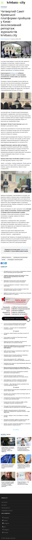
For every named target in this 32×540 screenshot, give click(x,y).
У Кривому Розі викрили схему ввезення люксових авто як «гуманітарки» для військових (17, 398)
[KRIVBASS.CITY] (16, 2)
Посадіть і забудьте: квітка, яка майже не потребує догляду (16, 416)
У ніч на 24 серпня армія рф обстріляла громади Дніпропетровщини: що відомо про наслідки (15, 324)
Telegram (23, 249)
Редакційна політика (6, 510)
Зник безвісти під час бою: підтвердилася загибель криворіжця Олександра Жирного (16, 372)
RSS (5, 527)
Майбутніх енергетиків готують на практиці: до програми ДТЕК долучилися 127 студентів (17, 294)
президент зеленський (15, 259)
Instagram (6, 523)
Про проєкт (4, 502)
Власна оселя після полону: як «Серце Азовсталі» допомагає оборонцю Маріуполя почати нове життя (17, 368)
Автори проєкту (5, 508)
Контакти (3, 505)
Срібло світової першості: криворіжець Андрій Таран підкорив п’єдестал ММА (16, 351)
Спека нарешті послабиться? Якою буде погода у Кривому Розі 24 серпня (15, 338)
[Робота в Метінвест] (16, 309)
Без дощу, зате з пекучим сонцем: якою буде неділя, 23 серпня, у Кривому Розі (17, 394)
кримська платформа (20, 257)
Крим (3, 259)
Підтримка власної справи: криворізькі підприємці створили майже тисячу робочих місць (16, 356)
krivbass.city (14, 73)
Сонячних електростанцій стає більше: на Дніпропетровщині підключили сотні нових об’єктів (16, 376)
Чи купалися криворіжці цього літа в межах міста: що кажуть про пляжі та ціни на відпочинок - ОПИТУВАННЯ (17, 346)
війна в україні (6, 257)
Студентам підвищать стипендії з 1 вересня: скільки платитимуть (16, 285)
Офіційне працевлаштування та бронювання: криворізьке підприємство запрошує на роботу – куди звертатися (17, 411)
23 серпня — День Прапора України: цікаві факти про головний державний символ (16, 384)
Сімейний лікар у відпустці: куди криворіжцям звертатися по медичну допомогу (17, 364)
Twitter (6, 520)
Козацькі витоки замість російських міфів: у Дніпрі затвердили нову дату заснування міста (15, 402)
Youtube (6, 532)
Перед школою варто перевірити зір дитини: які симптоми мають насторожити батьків (15, 342)
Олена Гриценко (5, 39)
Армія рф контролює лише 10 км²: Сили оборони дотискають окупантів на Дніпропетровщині (15, 281)
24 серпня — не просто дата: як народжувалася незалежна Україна (15, 328)
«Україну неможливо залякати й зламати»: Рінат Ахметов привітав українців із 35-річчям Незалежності (16, 276)
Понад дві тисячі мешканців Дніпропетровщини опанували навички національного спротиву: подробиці (17, 407)
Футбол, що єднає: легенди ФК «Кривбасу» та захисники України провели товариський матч (17, 424)
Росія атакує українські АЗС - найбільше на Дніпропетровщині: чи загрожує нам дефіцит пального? (17, 360)
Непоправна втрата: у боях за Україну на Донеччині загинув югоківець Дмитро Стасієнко (16, 289)
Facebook (6, 517)
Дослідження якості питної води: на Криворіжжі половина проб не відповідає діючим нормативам (17, 272)
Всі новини (16, 429)
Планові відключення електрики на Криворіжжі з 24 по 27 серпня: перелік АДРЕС (17, 390)
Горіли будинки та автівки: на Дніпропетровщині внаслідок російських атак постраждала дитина (15, 380)
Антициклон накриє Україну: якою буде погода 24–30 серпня (16, 334)
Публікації (4, 7)
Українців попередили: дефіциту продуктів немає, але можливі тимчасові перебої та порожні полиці (16, 420)
